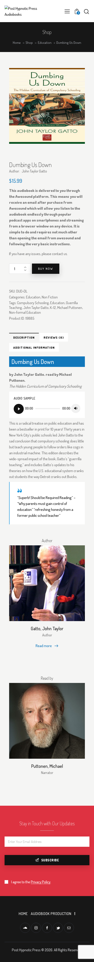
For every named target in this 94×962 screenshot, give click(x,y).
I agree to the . (31, 882)
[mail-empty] (69, 928)
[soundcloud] (25, 928)
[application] (47, 408)
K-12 (53, 307)
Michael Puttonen (69, 307)
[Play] (19, 409)
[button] (67, 11)
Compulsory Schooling (33, 303)
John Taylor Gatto (36, 307)
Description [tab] (24, 337)
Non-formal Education (25, 312)
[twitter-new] (58, 928)
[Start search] (86, 11)
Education (45, 43)
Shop (29, 43)
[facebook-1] (47, 928)
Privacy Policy (40, 882)
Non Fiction (50, 297)
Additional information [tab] (34, 347)
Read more (44, 645)
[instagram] (36, 928)
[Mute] (75, 408)
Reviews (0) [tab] (54, 337)
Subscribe (50, 860)
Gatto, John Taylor (47, 628)
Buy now (45, 268)
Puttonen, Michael (47, 766)
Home (17, 43)
